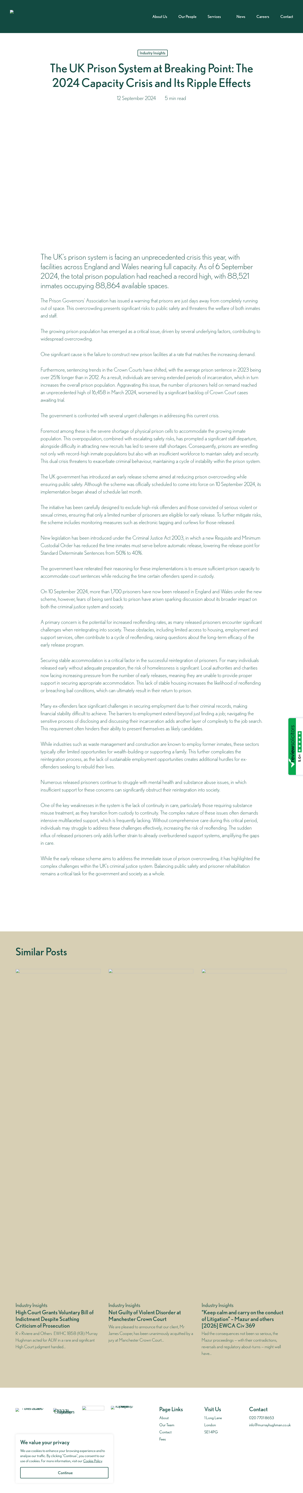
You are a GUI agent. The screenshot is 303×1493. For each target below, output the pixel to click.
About (164, 1417)
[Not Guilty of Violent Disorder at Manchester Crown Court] (150, 1164)
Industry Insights (152, 53)
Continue (65, 1472)
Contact (165, 1432)
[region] (64, 1458)
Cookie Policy (92, 1461)
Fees (162, 1439)
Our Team (166, 1424)
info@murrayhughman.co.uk (270, 1424)
